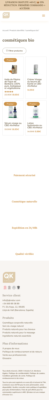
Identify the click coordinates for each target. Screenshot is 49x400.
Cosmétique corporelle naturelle (17, 322)
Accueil (5, 30)
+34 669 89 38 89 (10, 303)
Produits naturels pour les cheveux (18, 329)
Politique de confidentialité (19, 373)
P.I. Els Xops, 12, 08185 (13, 307)
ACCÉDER (24, 8)
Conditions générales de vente (13, 376)
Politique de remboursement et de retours (22, 351)
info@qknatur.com (11, 300)
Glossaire (6, 358)
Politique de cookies (37, 373)
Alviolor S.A (8, 395)
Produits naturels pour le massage (18, 332)
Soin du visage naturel (13, 326)
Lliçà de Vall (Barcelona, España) (18, 310)
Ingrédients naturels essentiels (16, 335)
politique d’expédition (38, 387)
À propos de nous (10, 348)
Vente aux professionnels (14, 355)
